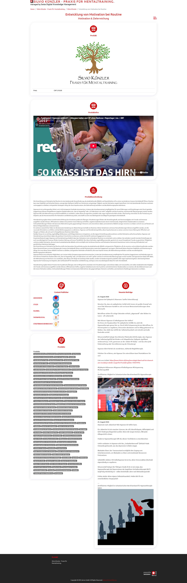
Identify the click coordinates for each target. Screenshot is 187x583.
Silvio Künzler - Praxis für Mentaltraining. (51, 9)
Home (32, 9)
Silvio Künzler (72, 9)
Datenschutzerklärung (109, 580)
